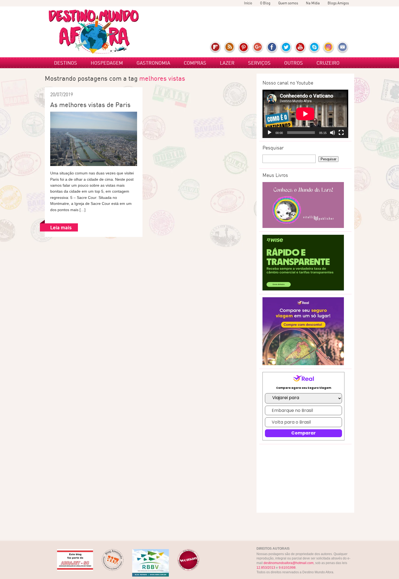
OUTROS (293, 63)
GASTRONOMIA (153, 63)
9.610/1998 (287, 567)
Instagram (328, 48)
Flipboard (216, 48)
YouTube (300, 48)
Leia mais (61, 227)
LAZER (227, 63)
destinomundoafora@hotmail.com (289, 563)
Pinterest (244, 48)
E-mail (343, 48)
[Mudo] (332, 132)
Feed (230, 48)
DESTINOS (65, 63)
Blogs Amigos (338, 3)
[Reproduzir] (269, 132)
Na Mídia (313, 3)
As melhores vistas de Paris (90, 105)
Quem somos (288, 3)
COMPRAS (195, 63)
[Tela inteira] (341, 132)
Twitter (286, 48)
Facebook (272, 48)
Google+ (258, 48)
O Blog (265, 3)
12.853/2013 (265, 567)
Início (248, 3)
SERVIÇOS (259, 63)
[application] (305, 114)
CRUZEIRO (328, 63)
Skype (314, 48)
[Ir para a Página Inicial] (93, 31)
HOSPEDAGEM (107, 63)
